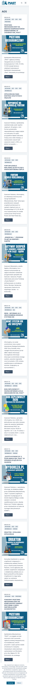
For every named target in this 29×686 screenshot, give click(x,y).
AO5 (20, 19)
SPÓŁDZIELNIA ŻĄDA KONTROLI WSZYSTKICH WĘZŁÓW (13, 96)
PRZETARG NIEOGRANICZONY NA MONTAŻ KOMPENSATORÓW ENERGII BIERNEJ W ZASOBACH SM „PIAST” (14, 28)
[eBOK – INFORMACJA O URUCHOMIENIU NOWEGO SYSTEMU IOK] (14, 329)
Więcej (9, 77)
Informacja (8, 90)
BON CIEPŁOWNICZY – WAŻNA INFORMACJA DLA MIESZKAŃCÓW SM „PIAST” (14, 391)
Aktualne (7, 19)
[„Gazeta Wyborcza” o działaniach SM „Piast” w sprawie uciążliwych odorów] (14, 474)
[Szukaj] (21, 2)
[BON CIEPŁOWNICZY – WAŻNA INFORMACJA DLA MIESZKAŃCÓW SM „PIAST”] (14, 404)
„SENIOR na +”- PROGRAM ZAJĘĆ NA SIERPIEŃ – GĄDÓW (13, 239)
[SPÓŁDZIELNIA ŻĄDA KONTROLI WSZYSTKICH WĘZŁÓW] (14, 109)
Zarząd (15, 385)
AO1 (13, 19)
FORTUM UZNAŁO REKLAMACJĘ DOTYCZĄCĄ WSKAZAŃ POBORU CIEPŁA (14, 167)
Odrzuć (19, 683)
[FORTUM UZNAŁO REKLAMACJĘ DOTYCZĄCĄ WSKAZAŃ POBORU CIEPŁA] (14, 181)
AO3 (16, 19)
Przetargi (7, 21)
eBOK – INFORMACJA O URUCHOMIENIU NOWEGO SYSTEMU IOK (13, 315)
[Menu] (25, 3)
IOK (14, 310)
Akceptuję (10, 683)
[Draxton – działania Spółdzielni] (14, 546)
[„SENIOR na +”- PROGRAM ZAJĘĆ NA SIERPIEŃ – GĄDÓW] (14, 253)
